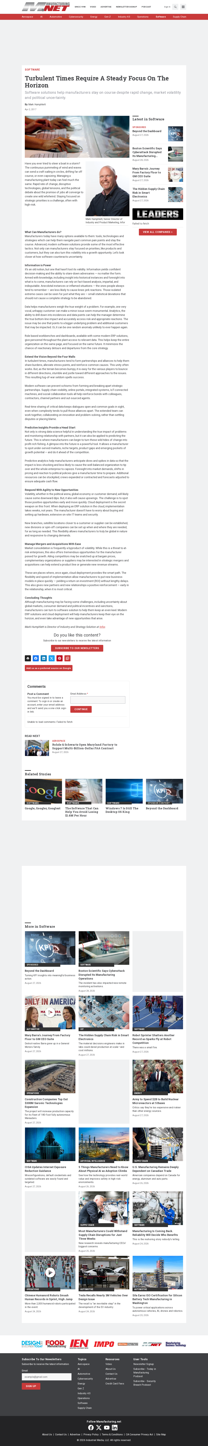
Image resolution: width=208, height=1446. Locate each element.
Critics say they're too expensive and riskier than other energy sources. (156, 1109)
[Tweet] (52, 658)
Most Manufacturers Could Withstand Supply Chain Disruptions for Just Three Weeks (103, 1234)
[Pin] (59, 658)
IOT (82, 1029)
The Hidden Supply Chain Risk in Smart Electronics (148, 192)
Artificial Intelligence (92, 1161)
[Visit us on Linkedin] (114, 1427)
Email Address (79, 694)
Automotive (33, 1029)
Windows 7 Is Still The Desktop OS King (122, 810)
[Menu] (183, 7)
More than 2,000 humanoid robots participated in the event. (50, 1305)
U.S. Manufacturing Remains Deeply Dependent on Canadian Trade (155, 1168)
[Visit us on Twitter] (99, 1427)
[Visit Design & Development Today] (32, 1344)
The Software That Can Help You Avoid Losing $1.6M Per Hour (82, 812)
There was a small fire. (144, 1047)
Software (32, 69)
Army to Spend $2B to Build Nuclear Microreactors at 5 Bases (155, 1101)
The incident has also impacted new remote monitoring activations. (102, 985)
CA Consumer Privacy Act (139, 1434)
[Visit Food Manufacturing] (56, 1344)
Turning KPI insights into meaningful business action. (50, 977)
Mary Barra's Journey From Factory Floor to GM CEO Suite (146, 172)
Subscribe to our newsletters (77, 648)
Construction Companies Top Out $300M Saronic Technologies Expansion (46, 1103)
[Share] (36, 658)
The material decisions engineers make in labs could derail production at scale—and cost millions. (101, 1047)
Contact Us (61, 1434)
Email (25, 1371)
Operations (33, 1093)
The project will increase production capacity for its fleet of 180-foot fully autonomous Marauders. (49, 1115)
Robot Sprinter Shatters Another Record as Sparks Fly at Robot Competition (153, 1039)
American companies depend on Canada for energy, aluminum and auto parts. (156, 1177)
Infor (102, 626)
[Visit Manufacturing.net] (151, 1344)
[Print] (28, 658)
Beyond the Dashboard (147, 131)
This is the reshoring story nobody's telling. (156, 1239)
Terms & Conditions (112, 1434)
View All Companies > (158, 232)
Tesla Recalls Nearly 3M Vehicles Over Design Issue (103, 1297)
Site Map (161, 1434)
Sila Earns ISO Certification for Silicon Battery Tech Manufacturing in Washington (157, 1299)
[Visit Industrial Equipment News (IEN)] (79, 1344)
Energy (138, 1093)
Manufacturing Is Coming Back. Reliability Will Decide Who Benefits (155, 1232)
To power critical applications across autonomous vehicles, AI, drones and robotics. (157, 1309)
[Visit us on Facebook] (91, 1427)
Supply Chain (141, 1161)
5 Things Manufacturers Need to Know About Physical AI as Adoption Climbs (103, 1168)
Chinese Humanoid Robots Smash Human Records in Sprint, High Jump (49, 1297)
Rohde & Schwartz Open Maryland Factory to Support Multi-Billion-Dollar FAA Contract (84, 746)
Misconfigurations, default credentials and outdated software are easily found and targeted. (48, 1179)
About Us (47, 1434)
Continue (81, 709)
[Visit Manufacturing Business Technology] (175, 1344)
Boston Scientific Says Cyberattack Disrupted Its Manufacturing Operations (147, 152)
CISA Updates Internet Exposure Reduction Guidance (45, 1168)
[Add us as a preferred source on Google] (67, 658)
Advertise (75, 1434)
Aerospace (58, 741)
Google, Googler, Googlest (42, 808)
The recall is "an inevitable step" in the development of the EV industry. (99, 1305)
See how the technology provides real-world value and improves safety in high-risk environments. (103, 1179)
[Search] (175, 7)
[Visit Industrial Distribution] (128, 1344)
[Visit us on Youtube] (106, 1427)
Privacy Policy (91, 1434)
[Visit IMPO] (103, 1344)
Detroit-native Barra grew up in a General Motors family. (47, 1045)
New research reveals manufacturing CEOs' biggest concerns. (102, 1245)
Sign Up (31, 1386)
